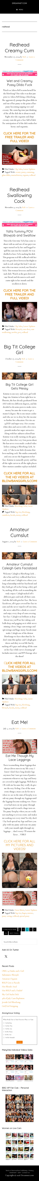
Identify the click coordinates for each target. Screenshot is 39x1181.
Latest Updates (29, 169)
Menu (21, 10)
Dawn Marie (19, 910)
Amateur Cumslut (19, 532)
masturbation (16, 175)
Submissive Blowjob (10, 975)
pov (19, 332)
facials (12, 515)
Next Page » (14, 933)
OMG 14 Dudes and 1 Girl (13, 971)
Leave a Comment (30, 541)
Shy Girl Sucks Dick (10, 994)
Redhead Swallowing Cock (19, 195)
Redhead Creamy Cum (19, 47)
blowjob (18, 329)
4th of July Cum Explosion (13, 998)
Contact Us (26, 1172)
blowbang (26, 512)
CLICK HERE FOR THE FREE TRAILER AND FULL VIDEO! (20, 137)
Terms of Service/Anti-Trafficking (17, 1170)
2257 (19, 1172)
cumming (30, 172)
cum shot (26, 329)
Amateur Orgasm (9, 978)
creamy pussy (20, 172)
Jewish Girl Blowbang (11, 1002)
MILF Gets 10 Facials (11, 982)
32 (6, 933)
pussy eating (7, 916)
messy (18, 515)
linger (24, 913)
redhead (32, 175)
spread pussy (25, 916)
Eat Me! (19, 722)
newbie (14, 332)
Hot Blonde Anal (9, 986)
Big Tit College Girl (19, 349)
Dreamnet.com (19, 3)
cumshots (5, 515)
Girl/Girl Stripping (10, 1006)
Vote (19, 1042)
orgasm (25, 175)
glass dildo (6, 175)
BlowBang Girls (21, 506)
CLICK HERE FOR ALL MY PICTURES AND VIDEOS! (19, 845)
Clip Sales (18, 169)
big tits (18, 512)
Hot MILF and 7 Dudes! (12, 990)
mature (30, 913)
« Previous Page (9, 929)
